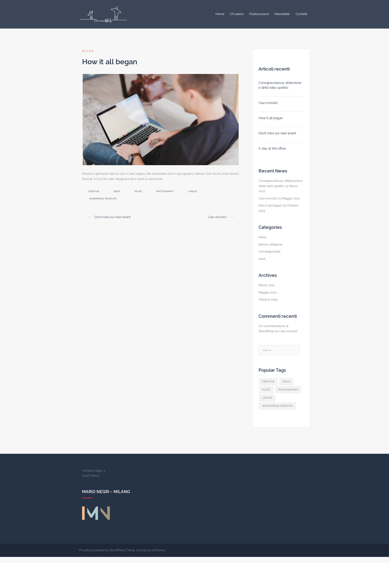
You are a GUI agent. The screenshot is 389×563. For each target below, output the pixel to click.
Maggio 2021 (268, 292)
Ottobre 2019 (268, 299)
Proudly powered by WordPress (102, 550)
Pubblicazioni (259, 14)
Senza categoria (270, 244)
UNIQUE (192, 191)
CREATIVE (93, 191)
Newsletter (282, 14)
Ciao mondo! (217, 217)
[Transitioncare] (103, 14)
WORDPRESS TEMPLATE (103, 198)
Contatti (301, 14)
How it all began (271, 118)
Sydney (141, 550)
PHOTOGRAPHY (165, 191)
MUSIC (138, 191)
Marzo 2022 (267, 285)
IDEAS (116, 191)
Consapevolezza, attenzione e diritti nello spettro (280, 85)
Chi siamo (237, 14)
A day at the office (272, 148)
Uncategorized (269, 251)
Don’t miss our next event (112, 217)
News (262, 237)
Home (220, 14)
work (88, 50)
